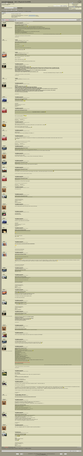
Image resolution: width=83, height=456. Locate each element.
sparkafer (4, 160)
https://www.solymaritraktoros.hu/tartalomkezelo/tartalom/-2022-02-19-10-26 (25, 396)
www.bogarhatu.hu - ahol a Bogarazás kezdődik (8, 11)
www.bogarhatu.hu (7, 2)
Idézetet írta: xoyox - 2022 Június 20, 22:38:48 (20, 404)
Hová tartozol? (16, 11)
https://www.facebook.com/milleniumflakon (19, 249)
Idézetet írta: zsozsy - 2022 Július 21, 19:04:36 (20, 269)
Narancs (4, 52)
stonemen (4, 186)
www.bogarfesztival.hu (18, 214)
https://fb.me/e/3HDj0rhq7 (24, 32)
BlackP (4, 167)
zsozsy (4, 274)
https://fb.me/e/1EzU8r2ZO (24, 91)
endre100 (4, 332)
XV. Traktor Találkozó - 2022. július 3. (20, 394)
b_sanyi (4, 211)
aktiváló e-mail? (8, 4)
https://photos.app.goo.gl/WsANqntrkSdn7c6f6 (20, 379)
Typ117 (4, 121)
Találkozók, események (28, 11)
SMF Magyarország (43, 454)
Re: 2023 (16, 39)
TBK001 (4, 135)
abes (3, 39)
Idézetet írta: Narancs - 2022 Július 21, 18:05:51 (20, 254)
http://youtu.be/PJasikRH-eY (18, 202)
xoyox (4, 381)
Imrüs (3, 227)
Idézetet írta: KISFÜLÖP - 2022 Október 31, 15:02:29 (21, 24)
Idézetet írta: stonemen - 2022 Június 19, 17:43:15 (21, 414)
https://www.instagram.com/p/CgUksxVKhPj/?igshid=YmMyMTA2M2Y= (22, 230)
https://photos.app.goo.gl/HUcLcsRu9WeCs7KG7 (22, 376)
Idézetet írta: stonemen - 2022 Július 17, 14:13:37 (20, 302)
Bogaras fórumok (21, 11)
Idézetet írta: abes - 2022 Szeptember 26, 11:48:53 (21, 54)
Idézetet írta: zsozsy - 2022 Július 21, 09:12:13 (20, 291)
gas (3, 370)
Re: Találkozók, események (19, 22)
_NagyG (4, 241)
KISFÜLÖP (4, 22)
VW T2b (4, 96)
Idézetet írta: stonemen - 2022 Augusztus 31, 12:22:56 (21, 162)
